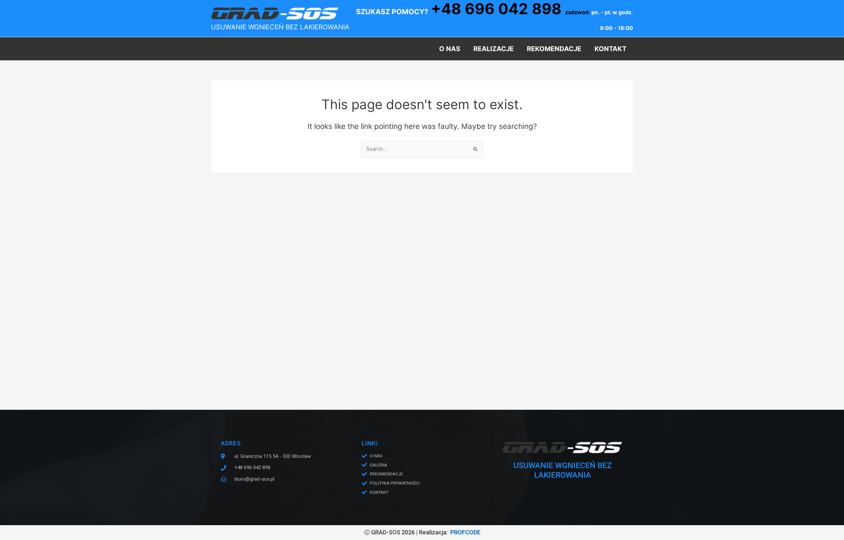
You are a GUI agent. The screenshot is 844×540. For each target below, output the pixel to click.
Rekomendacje (554, 49)
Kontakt (610, 49)
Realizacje (493, 49)
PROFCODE (465, 532)
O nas (449, 49)
